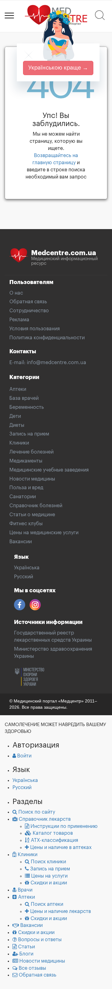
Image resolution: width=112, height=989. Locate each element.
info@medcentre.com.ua (56, 362)
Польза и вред (26, 487)
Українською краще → (58, 67)
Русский (23, 576)
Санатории (22, 496)
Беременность (26, 407)
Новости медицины (32, 478)
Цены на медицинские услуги (43, 532)
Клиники (19, 442)
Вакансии (20, 541)
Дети (15, 416)
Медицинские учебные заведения (49, 469)
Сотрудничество (29, 310)
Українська (27, 567)
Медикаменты (25, 460)
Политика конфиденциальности (47, 337)
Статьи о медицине (32, 514)
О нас (16, 293)
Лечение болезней (31, 451)
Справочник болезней (35, 505)
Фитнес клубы (26, 523)
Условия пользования (34, 328)
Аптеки (17, 389)
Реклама (19, 319)
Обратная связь (28, 301)
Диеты (16, 425)
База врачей (24, 398)
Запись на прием (29, 433)
